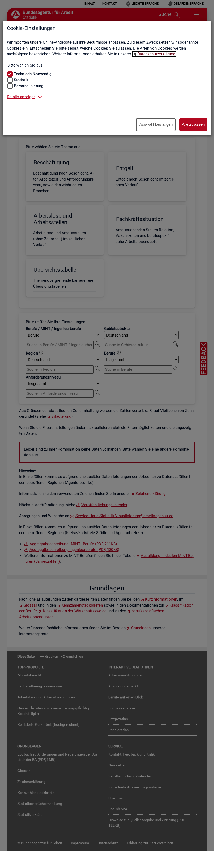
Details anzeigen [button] (21, 96)
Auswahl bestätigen (156, 124)
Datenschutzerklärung (156, 54)
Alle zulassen (193, 124)
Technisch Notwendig (33, 73)
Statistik (21, 79)
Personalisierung (29, 85)
